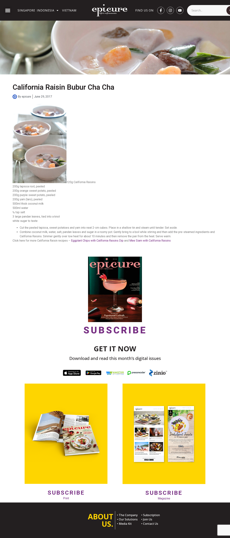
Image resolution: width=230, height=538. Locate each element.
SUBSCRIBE (115, 330)
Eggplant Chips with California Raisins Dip (97, 240)
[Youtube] (179, 10)
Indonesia (45, 10)
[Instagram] (170, 10)
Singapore (26, 10)
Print (66, 494)
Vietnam (69, 10)
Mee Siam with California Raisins (150, 240)
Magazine (163, 494)
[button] (8, 10)
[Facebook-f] (160, 10)
